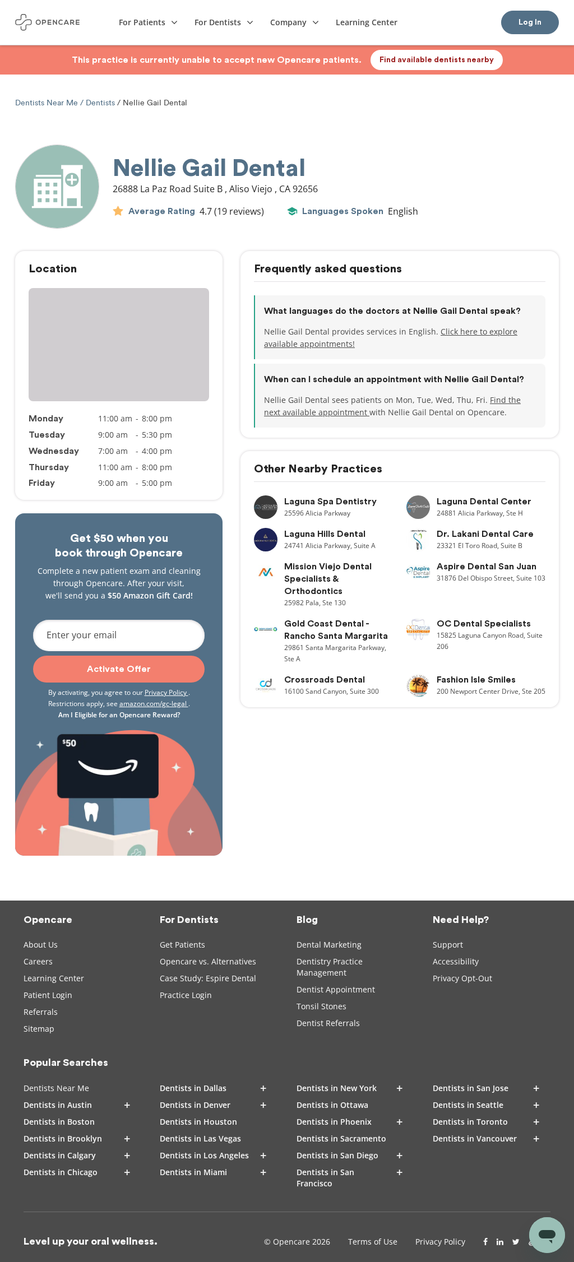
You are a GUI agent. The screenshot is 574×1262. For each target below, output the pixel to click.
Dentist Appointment (336, 989)
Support (448, 944)
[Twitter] (516, 1242)
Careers (38, 961)
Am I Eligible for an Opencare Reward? (119, 715)
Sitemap (39, 1028)
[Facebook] (485, 1242)
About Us (41, 944)
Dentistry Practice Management (330, 967)
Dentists (100, 103)
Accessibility (456, 961)
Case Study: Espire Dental (208, 978)
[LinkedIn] (500, 1242)
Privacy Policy (166, 692)
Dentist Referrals (328, 1023)
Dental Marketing (329, 944)
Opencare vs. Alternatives (208, 961)
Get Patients (182, 944)
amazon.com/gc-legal (153, 703)
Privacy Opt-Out (462, 978)
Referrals (41, 1011)
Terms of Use (372, 1241)
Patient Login (48, 995)
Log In (530, 22)
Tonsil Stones (321, 1006)
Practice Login (186, 995)
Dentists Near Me (47, 103)
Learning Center (54, 978)
